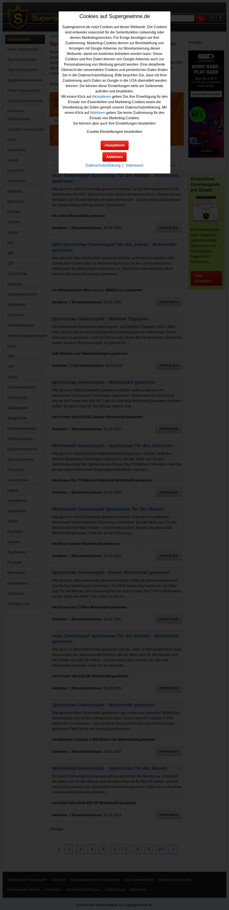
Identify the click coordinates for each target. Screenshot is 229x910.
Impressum (134, 165)
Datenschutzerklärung (103, 165)
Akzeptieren (101, 96)
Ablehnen (97, 113)
